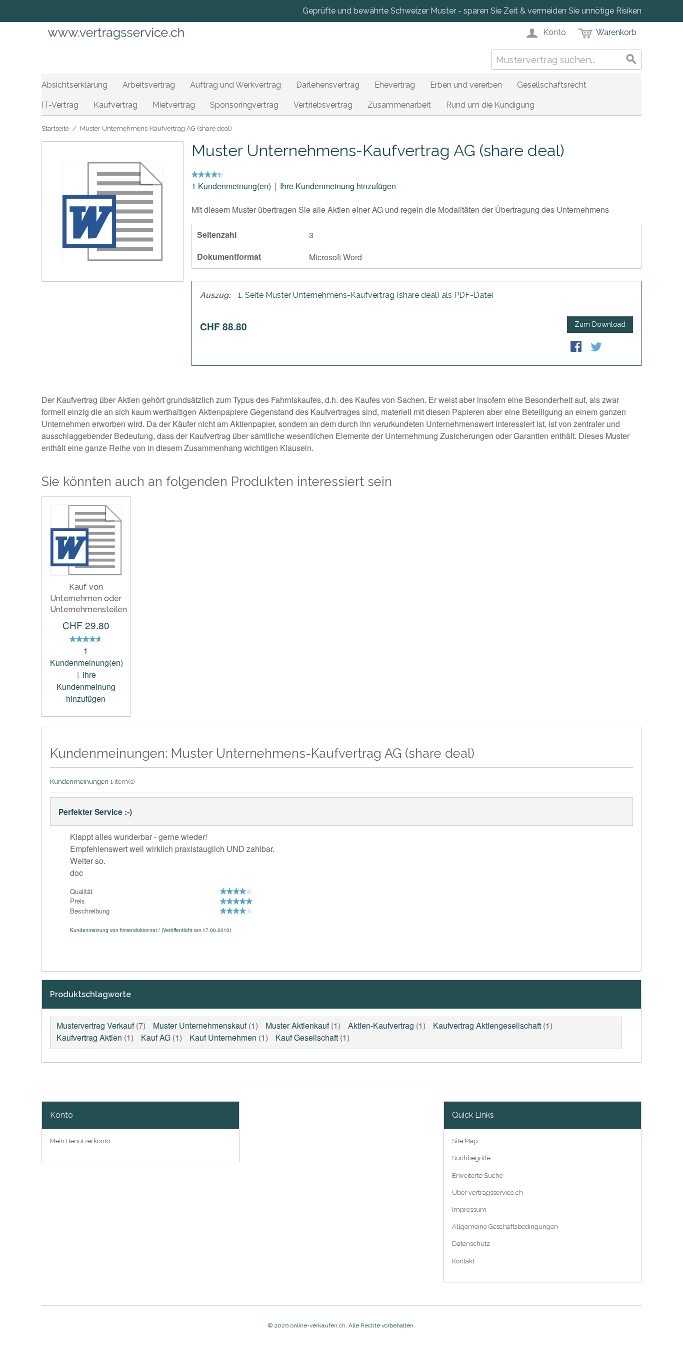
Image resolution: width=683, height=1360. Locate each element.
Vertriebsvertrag (323, 105)
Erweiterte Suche (477, 1175)
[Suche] (632, 60)
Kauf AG (155, 1037)
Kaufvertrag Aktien (89, 1037)
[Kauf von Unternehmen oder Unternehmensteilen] (86, 540)
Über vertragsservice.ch (487, 1192)
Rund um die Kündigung (490, 105)
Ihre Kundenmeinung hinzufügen (338, 186)
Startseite (55, 128)
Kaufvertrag (116, 105)
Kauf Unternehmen (223, 1037)
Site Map (465, 1141)
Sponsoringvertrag (244, 105)
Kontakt (463, 1261)
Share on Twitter (597, 347)
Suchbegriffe (471, 1158)
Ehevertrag (394, 85)
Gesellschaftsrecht (551, 85)
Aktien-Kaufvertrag (381, 1025)
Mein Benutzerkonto (80, 1141)
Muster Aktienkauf (297, 1025)
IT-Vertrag (60, 105)
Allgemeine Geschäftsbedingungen (505, 1226)
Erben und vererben (466, 85)
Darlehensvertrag (328, 85)
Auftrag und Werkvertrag (235, 85)
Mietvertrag (173, 105)
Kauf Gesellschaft (307, 1037)
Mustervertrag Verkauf (95, 1025)
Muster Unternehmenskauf (199, 1025)
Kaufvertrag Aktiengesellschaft (487, 1025)
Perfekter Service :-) (95, 811)
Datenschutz (471, 1243)
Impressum (469, 1209)
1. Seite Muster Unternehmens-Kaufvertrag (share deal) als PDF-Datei (365, 295)
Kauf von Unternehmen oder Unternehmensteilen (88, 598)
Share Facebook (577, 347)
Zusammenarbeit (399, 105)
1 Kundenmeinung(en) (231, 186)
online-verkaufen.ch (318, 1325)
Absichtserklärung (75, 85)
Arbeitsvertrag (148, 85)
